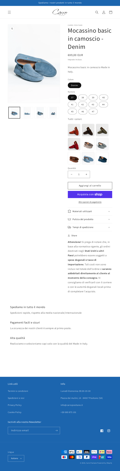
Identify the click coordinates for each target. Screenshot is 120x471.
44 (103, 104)
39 (93, 97)
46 (83, 111)
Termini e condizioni (18, 391)
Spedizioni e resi (16, 398)
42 (82, 104)
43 (93, 104)
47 (93, 111)
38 (83, 97)
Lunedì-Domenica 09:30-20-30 (75, 391)
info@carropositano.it (72, 405)
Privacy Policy (14, 405)
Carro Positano (91, 463)
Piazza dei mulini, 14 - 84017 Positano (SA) (82, 398)
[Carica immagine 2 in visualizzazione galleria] (27, 112)
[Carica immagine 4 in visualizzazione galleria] (53, 112)
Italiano (14, 458)
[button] (9, 12)
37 (72, 97)
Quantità (72, 168)
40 (103, 97)
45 (72, 111)
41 (72, 104)
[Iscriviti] (56, 430)
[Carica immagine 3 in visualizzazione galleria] (40, 112)
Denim (74, 85)
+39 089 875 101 (68, 412)
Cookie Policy (14, 412)
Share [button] (74, 235)
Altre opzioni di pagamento (90, 202)
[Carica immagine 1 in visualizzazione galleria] (14, 112)
